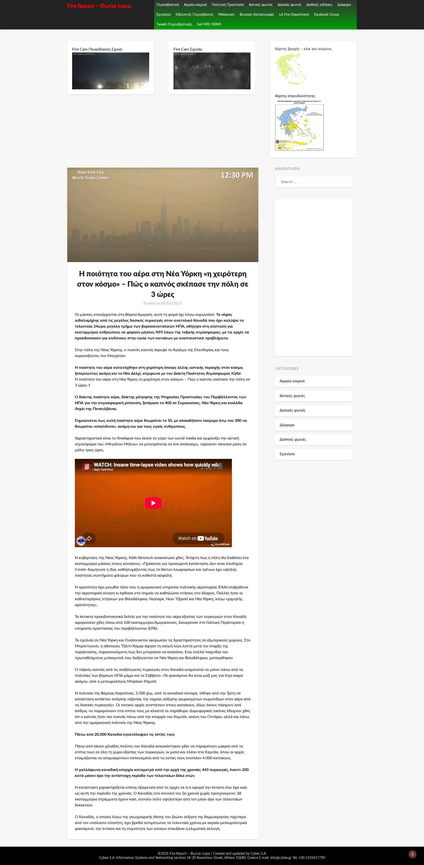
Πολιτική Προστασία (228, 5)
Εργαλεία (164, 14)
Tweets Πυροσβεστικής (174, 24)
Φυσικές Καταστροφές (256, 14)
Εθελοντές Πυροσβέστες (194, 14)
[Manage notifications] (412, 854)
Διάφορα (344, 5)
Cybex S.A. (258, 853)
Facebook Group (326, 14)
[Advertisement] (313, 277)
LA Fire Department (294, 14)
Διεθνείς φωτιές (293, 439)
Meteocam (226, 14)
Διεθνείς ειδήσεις (319, 5)
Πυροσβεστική (168, 5)
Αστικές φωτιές (261, 5)
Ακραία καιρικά (195, 5)
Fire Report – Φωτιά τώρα (99, 6)
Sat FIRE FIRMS (209, 24)
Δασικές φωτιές (290, 5)
